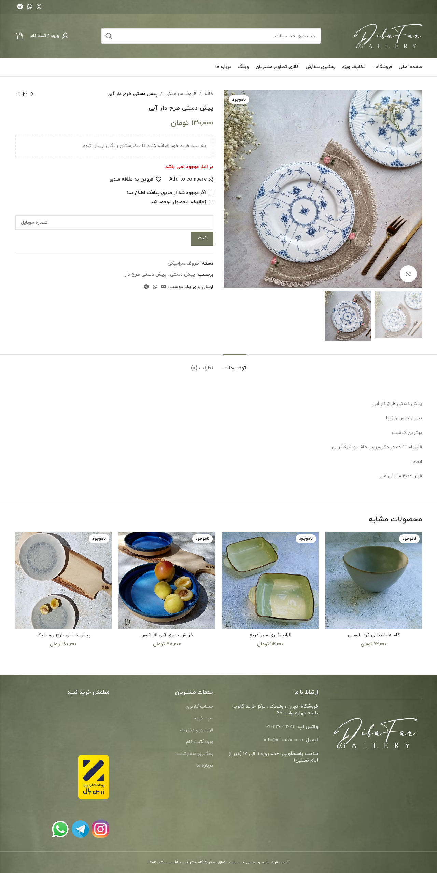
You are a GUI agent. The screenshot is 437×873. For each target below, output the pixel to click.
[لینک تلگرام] (20, 6)
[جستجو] (109, 36)
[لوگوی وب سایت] (388, 35)
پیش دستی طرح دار (145, 274)
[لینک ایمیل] (163, 287)
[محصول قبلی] (32, 94)
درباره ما (204, 765)
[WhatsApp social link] (29, 6)
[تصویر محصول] (373, 580)
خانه (208, 94)
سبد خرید (203, 718)
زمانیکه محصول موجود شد (179, 202)
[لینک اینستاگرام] (39, 6)
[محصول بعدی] (18, 94)
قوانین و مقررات (196, 730)
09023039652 (280, 727)
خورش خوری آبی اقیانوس (166, 635)
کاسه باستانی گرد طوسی (374, 635)
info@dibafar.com (283, 740)
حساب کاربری (199, 706)
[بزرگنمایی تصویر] (408, 273)
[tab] (234, 364)
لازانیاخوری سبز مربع (270, 635)
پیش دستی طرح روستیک (63, 635)
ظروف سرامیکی (181, 94)
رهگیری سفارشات (195, 754)
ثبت (202, 238)
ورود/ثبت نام (199, 742)
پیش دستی (182, 274)
